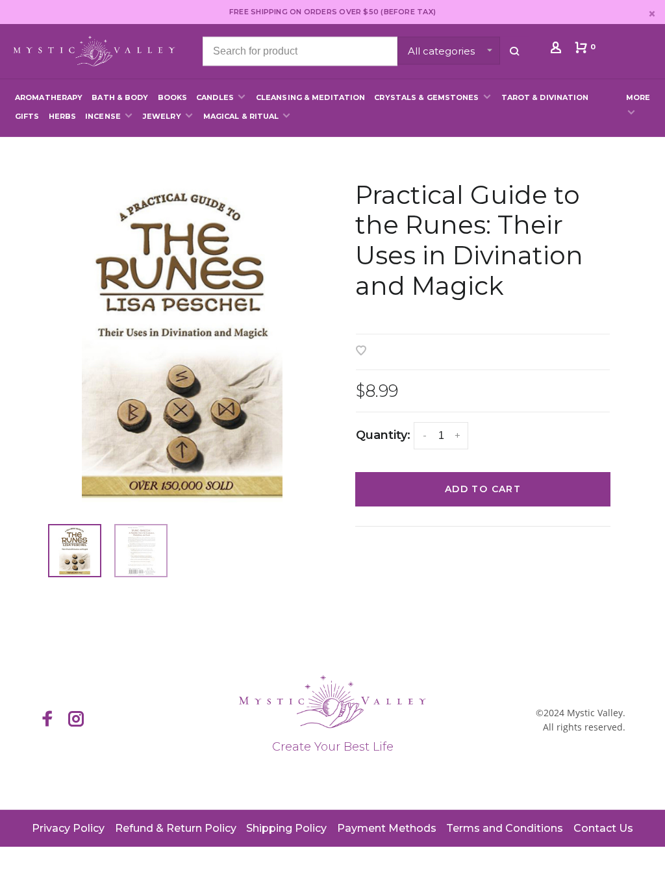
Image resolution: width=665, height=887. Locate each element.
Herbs (63, 116)
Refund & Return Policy (175, 828)
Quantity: (383, 435)
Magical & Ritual (241, 116)
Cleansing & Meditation (310, 97)
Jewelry (162, 116)
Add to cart (483, 489)
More (638, 97)
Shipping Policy (286, 828)
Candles (215, 97)
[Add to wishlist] (361, 351)
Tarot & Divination (545, 97)
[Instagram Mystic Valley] (76, 720)
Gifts (27, 116)
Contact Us (603, 828)
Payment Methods (386, 828)
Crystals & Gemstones (426, 97)
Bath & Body (120, 97)
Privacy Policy (68, 828)
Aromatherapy (48, 97)
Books (173, 97)
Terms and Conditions (504, 828)
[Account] (557, 50)
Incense (103, 116)
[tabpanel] (182, 342)
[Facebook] (47, 720)
